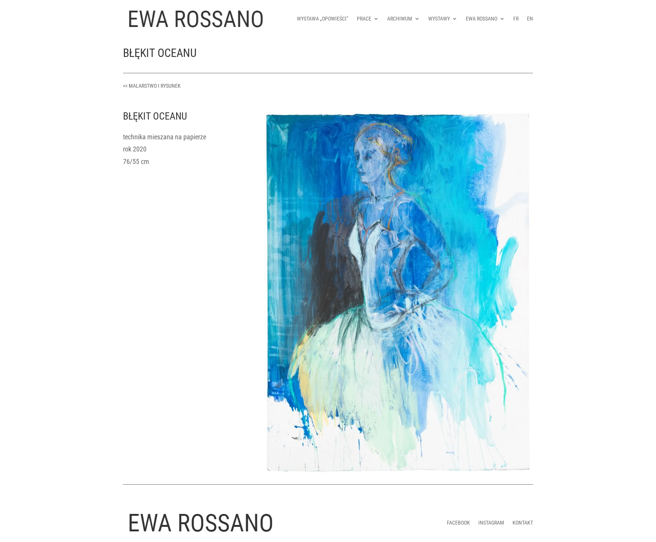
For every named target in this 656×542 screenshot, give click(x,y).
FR (516, 19)
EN (530, 19)
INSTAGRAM (491, 523)
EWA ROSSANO (481, 19)
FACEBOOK (458, 523)
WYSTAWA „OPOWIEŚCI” (322, 19)
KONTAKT (522, 523)
